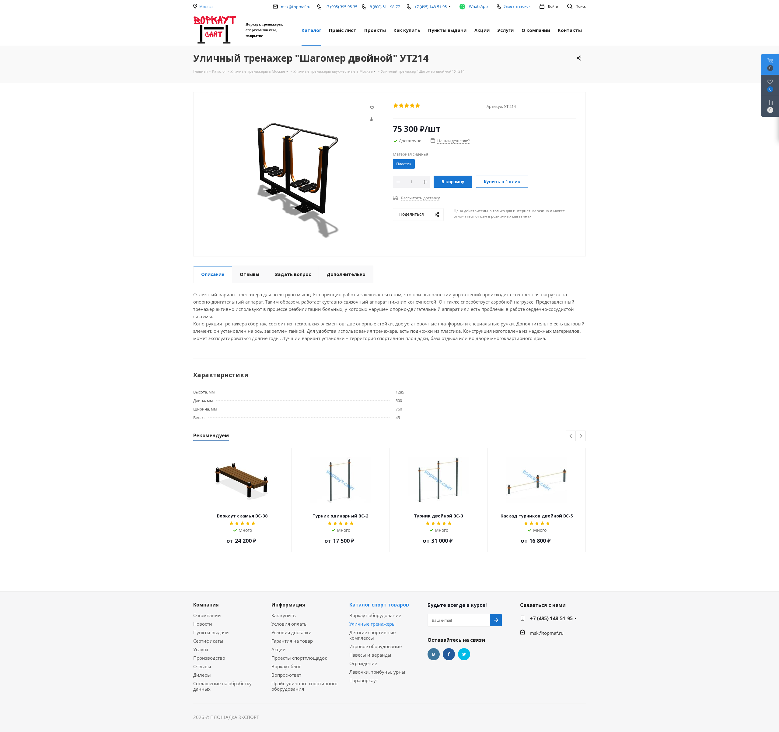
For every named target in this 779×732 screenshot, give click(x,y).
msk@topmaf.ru (295, 6)
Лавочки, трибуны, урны (377, 672)
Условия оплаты (289, 624)
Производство (209, 658)
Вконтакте (434, 654)
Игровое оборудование (375, 646)
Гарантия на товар (292, 641)
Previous (571, 436)
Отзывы (202, 666)
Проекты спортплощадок (299, 658)
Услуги (200, 649)
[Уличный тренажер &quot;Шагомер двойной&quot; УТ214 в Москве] (291, 177)
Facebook (449, 654)
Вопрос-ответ (286, 675)
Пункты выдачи (211, 632)
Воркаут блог (286, 666)
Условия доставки (291, 632)
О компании (207, 615)
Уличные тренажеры (372, 624)
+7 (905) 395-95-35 (341, 6)
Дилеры (202, 675)
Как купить (283, 615)
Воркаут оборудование (375, 615)
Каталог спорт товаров (379, 604)
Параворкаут (363, 680)
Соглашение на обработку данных (222, 686)
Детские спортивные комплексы (372, 635)
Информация (288, 604)
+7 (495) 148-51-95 (551, 618)
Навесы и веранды (370, 655)
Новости (202, 624)
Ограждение (363, 663)
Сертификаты (208, 641)
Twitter (464, 654)
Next (581, 436)
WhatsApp (478, 6)
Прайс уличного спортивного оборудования (304, 686)
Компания (206, 604)
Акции (278, 649)
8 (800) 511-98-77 (385, 6)
